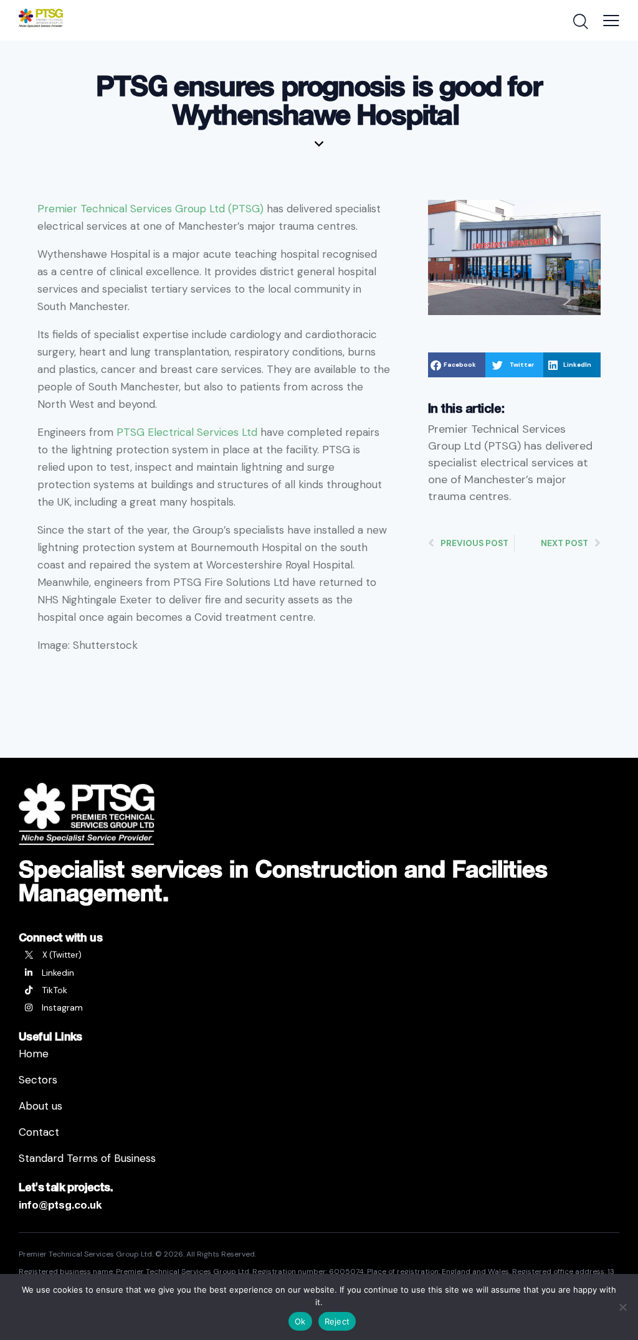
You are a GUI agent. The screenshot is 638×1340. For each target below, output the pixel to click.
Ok (300, 1321)
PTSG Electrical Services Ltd (187, 432)
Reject (337, 1321)
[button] (456, 364)
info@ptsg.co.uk (60, 1204)
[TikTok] (319, 990)
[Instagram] (319, 1007)
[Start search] (580, 22)
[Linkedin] (319, 972)
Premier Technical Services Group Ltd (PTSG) (150, 208)
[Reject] (622, 1307)
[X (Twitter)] (319, 955)
